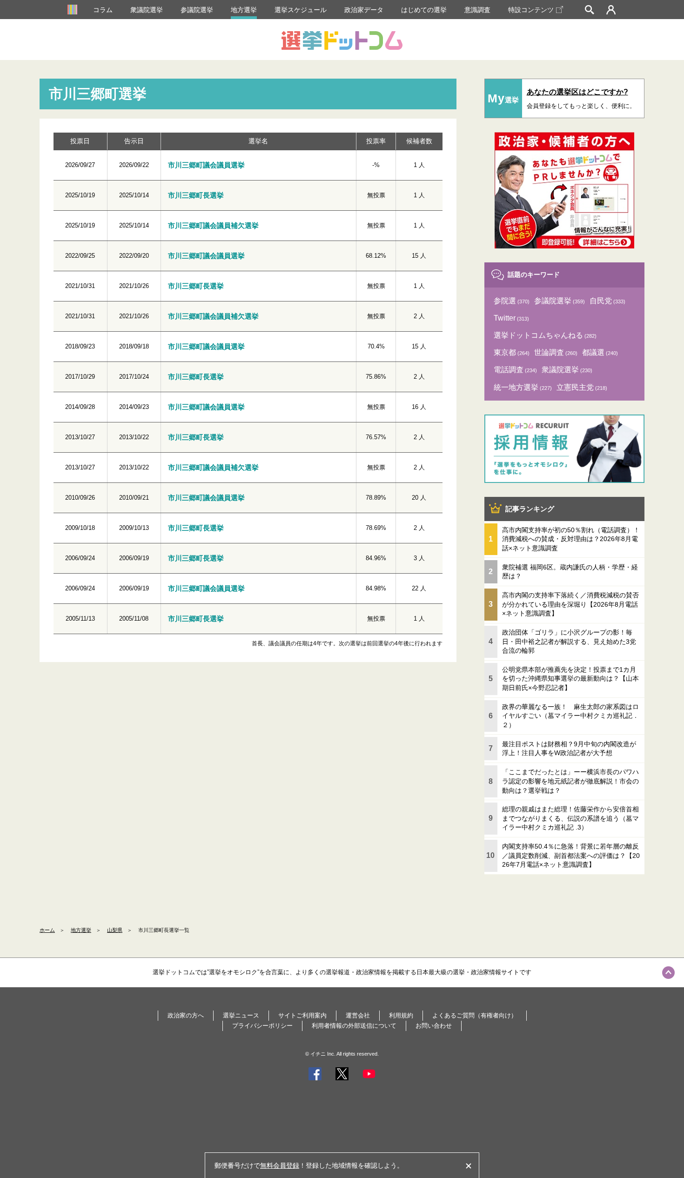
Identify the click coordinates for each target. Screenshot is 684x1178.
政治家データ (363, 9)
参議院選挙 (197, 9)
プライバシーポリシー (262, 1025)
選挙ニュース (241, 1015)
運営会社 (358, 1015)
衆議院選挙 (146, 9)
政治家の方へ (186, 1015)
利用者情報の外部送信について (354, 1025)
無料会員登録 (279, 1165)
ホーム (47, 930)
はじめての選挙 (424, 9)
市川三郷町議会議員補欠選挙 (213, 225)
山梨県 (114, 930)
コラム (103, 9)
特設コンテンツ (531, 9)
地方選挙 (244, 9)
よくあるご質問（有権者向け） (474, 1015)
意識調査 (477, 9)
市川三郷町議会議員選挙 (206, 165)
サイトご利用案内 (302, 1015)
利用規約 (401, 1015)
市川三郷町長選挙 (196, 195)
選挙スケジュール (301, 9)
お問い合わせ (434, 1025)
